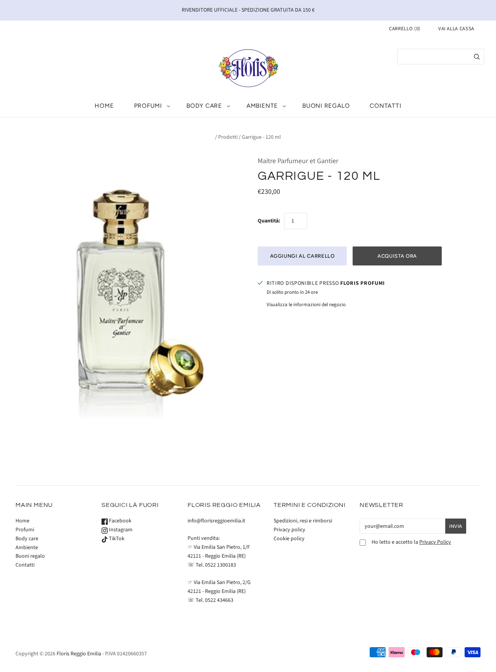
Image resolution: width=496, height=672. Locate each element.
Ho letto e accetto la (411, 542)
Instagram (120, 530)
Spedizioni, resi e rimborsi (303, 521)
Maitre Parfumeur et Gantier (298, 161)
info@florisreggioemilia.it (216, 521)
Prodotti (228, 137)
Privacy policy (289, 530)
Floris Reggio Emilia (79, 654)
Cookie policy (289, 539)
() (404, 28)
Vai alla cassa (456, 28)
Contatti (385, 105)
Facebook (119, 521)
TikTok (116, 539)
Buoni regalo (326, 105)
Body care (204, 105)
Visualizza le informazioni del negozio (306, 304)
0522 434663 (219, 600)
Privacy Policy (435, 542)
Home (104, 105)
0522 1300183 (220, 565)
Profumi (148, 105)
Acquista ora (397, 256)
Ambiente (262, 105)
